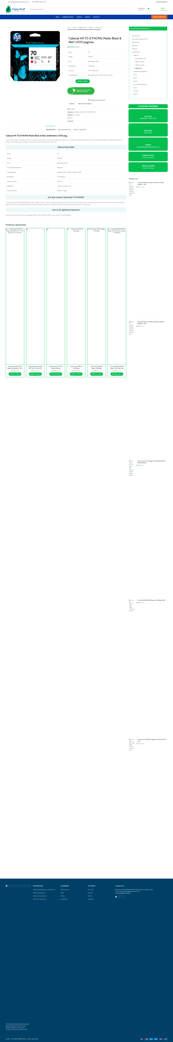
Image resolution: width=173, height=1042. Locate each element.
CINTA (135, 75)
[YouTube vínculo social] (151, 2)
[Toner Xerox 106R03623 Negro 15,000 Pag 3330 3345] (132, 807)
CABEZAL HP (98, 27)
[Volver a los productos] (70, 33)
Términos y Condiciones (40, 896)
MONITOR (135, 45)
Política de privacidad (39, 893)
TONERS (135, 91)
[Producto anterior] (68, 33)
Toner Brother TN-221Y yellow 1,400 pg (55, 367)
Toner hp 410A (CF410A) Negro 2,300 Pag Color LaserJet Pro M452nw (117, 368)
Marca (62, 893)
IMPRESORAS (135, 42)
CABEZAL (90, 27)
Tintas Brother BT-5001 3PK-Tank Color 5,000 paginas (35, 368)
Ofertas (62, 896)
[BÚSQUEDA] (128, 9)
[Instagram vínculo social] (149, 2)
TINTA (135, 88)
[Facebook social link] (144, 2)
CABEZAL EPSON (139, 65)
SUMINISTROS (82, 27)
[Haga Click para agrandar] (9, 82)
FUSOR (135, 81)
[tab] (50, 128)
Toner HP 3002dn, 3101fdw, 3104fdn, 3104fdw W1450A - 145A (151, 322)
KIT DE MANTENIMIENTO (140, 84)
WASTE (135, 94)
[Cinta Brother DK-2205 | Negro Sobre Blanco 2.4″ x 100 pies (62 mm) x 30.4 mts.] (15, 296)
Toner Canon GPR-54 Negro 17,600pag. (96, 367)
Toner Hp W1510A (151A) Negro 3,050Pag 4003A (151, 600)
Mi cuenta (90, 889)
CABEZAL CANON (139, 62)
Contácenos (63, 899)
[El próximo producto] (73, 33)
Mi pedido (90, 899)
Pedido (90, 896)
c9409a (77, 115)
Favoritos (90, 893)
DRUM (135, 78)
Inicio (68, 27)
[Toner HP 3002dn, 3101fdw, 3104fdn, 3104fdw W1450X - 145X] (132, 250)
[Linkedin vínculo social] (81, 121)
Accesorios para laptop (140, 39)
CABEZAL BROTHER (140, 58)
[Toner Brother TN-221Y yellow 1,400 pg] (56, 296)
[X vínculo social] (147, 2)
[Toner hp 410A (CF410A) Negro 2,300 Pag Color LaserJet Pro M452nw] (117, 296)
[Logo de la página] (15, 9)
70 (74, 115)
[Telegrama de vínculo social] (83, 121)
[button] (15, 374)
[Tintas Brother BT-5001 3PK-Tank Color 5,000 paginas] (35, 296)
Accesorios (136, 36)
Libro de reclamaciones (39, 899)
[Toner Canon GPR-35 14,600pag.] (76, 296)
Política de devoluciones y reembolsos (44, 889)
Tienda (74, 27)
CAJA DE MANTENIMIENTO (140, 71)
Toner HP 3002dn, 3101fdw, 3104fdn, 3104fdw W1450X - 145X (151, 183)
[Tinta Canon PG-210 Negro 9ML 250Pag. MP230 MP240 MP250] (132, 528)
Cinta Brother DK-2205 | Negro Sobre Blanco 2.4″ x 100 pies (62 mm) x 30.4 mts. (15, 369)
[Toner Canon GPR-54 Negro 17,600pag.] (96, 296)
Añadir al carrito (82, 81)
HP (72, 118)
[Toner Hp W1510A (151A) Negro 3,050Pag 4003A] (132, 667)
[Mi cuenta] (154, 9)
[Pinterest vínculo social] (153, 2)
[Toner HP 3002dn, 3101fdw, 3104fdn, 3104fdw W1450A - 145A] (132, 389)
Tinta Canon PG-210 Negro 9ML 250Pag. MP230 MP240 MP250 (151, 462)
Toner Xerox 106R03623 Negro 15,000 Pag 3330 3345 (152, 740)
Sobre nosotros (64, 889)
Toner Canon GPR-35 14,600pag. (76, 367)
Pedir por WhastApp (159, 17)
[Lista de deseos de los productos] (151, 9)
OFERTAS (134, 49)
